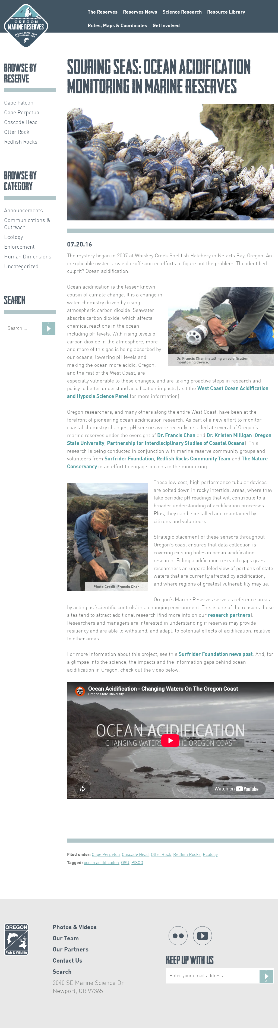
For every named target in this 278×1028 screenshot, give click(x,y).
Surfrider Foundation (129, 459)
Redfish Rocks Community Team (193, 459)
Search (62, 972)
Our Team (66, 939)
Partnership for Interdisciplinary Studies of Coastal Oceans (176, 443)
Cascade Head (135, 855)
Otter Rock (161, 855)
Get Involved (166, 25)
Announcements (23, 211)
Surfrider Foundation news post (216, 654)
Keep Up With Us (190, 961)
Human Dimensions (27, 257)
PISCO (137, 863)
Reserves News (140, 12)
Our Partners (71, 950)
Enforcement (19, 247)
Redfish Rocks (187, 855)
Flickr (178, 935)
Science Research (182, 12)
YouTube (202, 935)
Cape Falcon (18, 103)
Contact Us (67, 961)
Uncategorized (21, 267)
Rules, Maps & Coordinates (117, 25)
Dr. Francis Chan (176, 435)
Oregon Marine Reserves (26, 26)
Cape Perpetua (106, 855)
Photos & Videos (75, 928)
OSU (125, 863)
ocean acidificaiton (101, 863)
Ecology (210, 855)
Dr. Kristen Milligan (229, 435)
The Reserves (103, 12)
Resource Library (226, 12)
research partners (229, 615)
